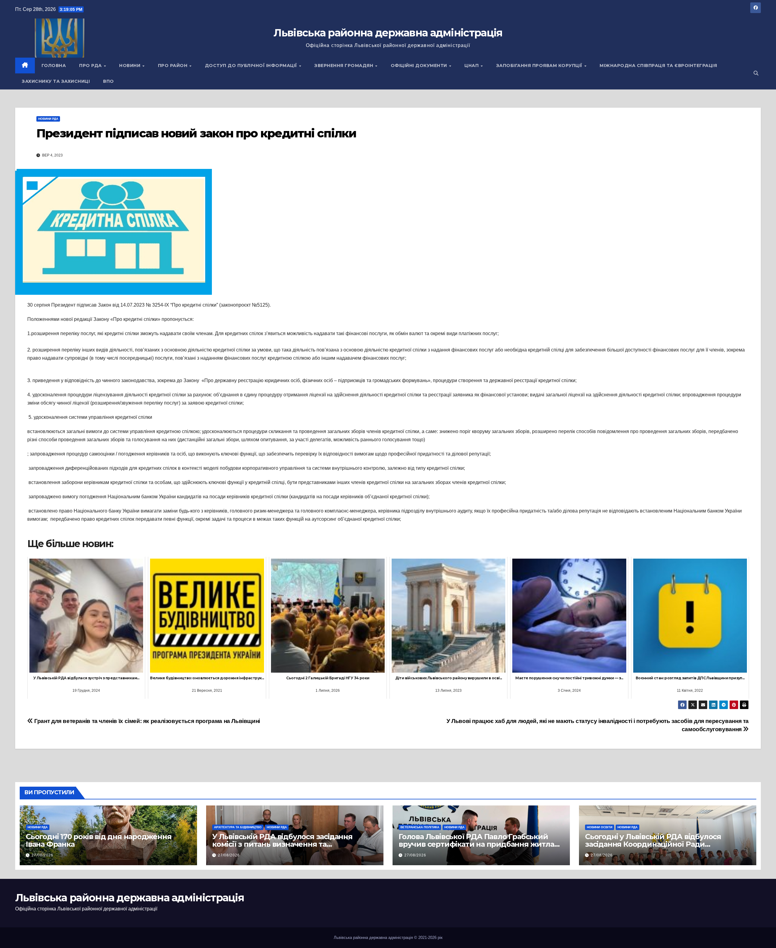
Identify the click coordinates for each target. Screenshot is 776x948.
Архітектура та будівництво (238, 827)
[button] (756, 73)
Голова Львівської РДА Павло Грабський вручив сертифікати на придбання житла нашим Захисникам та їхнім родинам (476, 844)
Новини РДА (48, 118)
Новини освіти (599, 827)
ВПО (108, 81)
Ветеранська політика (419, 827)
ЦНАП (472, 65)
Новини (130, 65)
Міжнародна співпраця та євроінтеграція (658, 65)
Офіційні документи (420, 65)
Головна (54, 65)
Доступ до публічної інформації (252, 65)
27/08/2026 (42, 855)
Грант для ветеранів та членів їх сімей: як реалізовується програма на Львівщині (146, 721)
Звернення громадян (344, 65)
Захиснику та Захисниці (56, 81)
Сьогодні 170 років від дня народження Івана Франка (99, 840)
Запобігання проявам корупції (540, 65)
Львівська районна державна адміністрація (387, 32)
